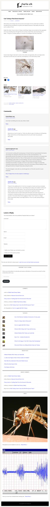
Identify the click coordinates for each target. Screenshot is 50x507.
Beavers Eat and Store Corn (18, 295)
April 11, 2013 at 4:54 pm (10, 150)
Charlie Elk (25, 5)
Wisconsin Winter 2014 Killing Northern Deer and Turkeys (27, 345)
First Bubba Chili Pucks (9, 367)
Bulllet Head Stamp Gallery (14, 292)
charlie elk (10, 129)
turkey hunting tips (19, 103)
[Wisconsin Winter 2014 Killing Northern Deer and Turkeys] (39, 90)
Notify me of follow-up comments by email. (15, 250)
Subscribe (6, 281)
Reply (7, 123)
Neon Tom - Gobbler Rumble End (22, 337)
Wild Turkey (11, 104)
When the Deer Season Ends (10, 364)
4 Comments (17, 20)
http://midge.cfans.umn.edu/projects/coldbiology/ (17, 173)
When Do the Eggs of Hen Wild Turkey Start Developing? (27, 341)
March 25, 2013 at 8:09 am (12, 130)
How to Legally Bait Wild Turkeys (19, 308)
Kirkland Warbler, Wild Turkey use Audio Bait (24, 333)
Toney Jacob (7, 298)
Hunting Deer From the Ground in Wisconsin (21, 298)
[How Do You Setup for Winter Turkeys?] (24, 90)
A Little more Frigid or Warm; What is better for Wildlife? (16, 357)
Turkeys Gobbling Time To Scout (10, 94)
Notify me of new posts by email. (12, 252)
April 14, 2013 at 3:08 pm (12, 183)
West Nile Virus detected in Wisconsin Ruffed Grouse (16, 360)
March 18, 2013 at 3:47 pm (10, 117)
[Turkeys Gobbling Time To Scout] (10, 90)
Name (5, 231)
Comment (6, 218)
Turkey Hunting (12, 103)
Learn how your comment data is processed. (29, 262)
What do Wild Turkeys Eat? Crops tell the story (25, 329)
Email (5, 237)
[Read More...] (24, 444)
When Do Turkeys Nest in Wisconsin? (22, 321)
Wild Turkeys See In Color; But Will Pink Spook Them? (22, 305)
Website (5, 244)
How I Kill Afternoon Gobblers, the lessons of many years (27, 317)
